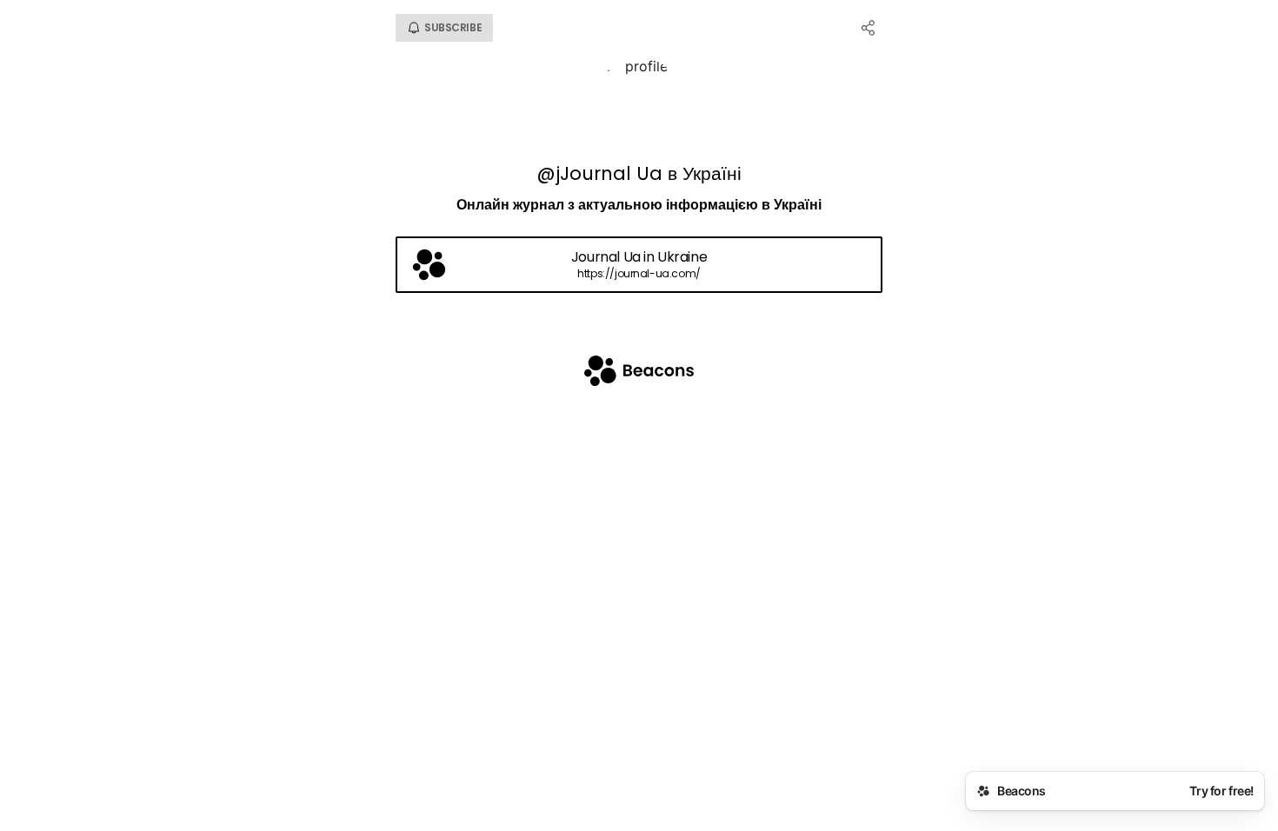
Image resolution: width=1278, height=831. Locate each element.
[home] (639, 372)
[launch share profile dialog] (868, 28)
